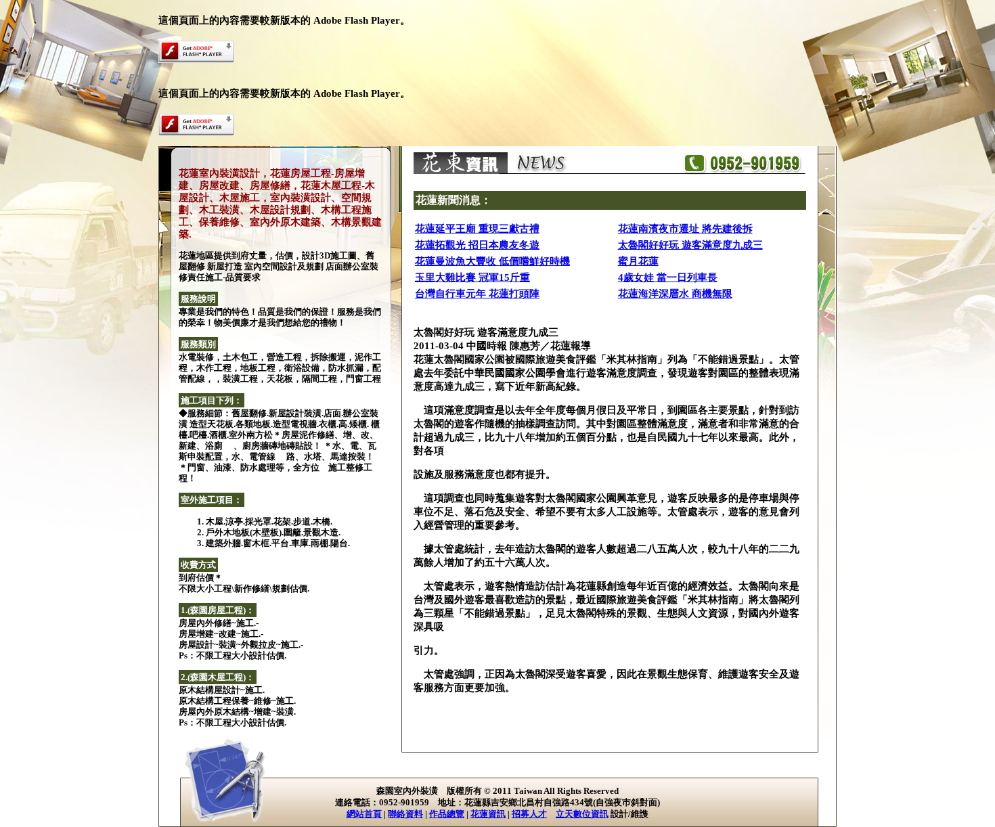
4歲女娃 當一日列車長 (667, 277)
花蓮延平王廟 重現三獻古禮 (477, 228)
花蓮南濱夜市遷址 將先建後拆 (685, 228)
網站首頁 (364, 814)
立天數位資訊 (582, 814)
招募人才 (529, 814)
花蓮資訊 (488, 814)
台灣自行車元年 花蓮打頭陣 (477, 293)
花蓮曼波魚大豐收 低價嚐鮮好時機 (492, 261)
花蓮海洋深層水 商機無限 (675, 293)
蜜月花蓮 (638, 261)
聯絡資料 (405, 814)
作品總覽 (446, 814)
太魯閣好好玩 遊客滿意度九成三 (690, 245)
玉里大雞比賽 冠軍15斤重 (472, 277)
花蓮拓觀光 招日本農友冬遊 (477, 245)
